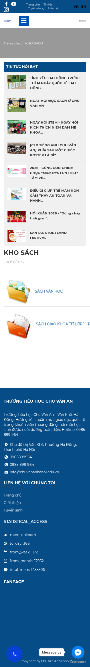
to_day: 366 (20, 543)
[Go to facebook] (78, 652)
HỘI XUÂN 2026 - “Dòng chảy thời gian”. (55, 215)
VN (76, 6)
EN (83, 6)
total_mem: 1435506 (27, 569)
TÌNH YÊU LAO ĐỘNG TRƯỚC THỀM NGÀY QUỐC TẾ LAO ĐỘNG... (55, 83)
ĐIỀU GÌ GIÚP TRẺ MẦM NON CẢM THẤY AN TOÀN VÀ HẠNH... (54, 195)
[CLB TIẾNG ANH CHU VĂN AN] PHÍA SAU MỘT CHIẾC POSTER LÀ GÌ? (53, 150)
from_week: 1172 (24, 552)
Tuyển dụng (36, 8)
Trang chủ (33, 4)
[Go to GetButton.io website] (78, 662)
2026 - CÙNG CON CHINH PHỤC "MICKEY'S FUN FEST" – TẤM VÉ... (55, 173)
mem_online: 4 (23, 534)
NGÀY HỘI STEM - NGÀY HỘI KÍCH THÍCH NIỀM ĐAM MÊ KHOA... (54, 127)
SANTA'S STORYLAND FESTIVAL (48, 235)
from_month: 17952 (27, 561)
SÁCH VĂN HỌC (49, 291)
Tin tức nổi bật (22, 66)
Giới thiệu (12, 502)
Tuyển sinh (13, 510)
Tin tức (48, 4)
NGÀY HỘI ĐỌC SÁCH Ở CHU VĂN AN (55, 103)
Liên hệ (53, 8)
